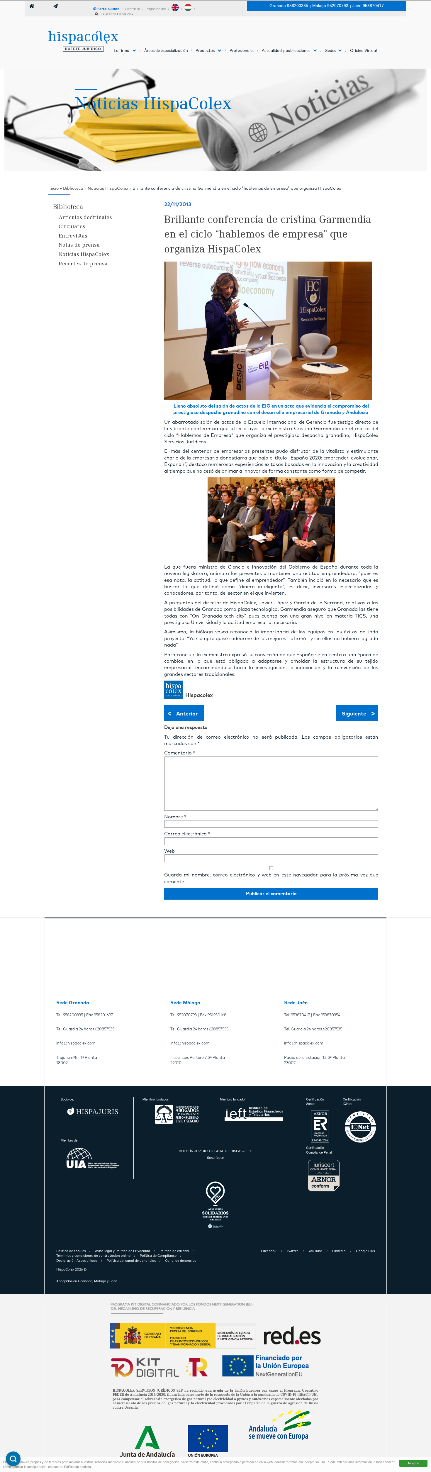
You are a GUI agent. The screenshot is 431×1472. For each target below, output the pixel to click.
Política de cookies (77, 1466)
